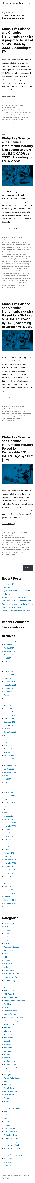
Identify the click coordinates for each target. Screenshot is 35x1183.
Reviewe (7, 1101)
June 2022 (7, 782)
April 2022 (8, 789)
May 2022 (7, 786)
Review (7, 1098)
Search (4, 563)
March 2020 (8, 849)
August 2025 (8, 655)
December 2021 (10, 802)
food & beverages (10, 997)
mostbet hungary (10, 1061)
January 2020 (9, 856)
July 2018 (7, 907)
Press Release (14, 240)
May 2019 (7, 883)
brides (6, 957)
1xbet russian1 (9, 937)
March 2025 (8, 671)
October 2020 (9, 829)
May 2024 (7, 705)
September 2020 (10, 833)
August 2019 (8, 873)
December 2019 (10, 860)
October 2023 (9, 728)
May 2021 (7, 809)
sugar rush (7, 1125)
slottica (6, 1121)
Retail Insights (9, 1095)
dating (6, 987)
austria (6, 943)
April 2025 (8, 668)
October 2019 (9, 866)
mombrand (8, 1034)
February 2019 (9, 893)
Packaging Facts (10, 1074)
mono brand (8, 1037)
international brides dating (13, 1017)
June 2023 (7, 742)
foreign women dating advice (14, 1000)
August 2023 (8, 735)
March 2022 (8, 792)
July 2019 (7, 876)
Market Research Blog (12, 3)
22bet (6, 940)
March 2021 (8, 816)
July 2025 (7, 658)
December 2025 (10, 641)
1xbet (6, 927)
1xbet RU (7, 933)
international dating (11, 1021)
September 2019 (10, 870)
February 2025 (9, 675)
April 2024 (8, 708)
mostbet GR (8, 1058)
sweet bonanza (9, 1128)
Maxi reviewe (9, 1024)
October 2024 (9, 688)
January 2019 (9, 897)
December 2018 (10, 900)
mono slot (7, 1041)
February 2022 (9, 796)
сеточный (7, 1165)
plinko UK (8, 1084)
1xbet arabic (8, 930)
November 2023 (10, 725)
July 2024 (7, 698)
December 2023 (10, 722)
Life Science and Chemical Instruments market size (15, 275)
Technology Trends (11, 1135)
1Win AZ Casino (10, 923)
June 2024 (7, 702)
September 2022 (10, 772)
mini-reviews (9, 1031)
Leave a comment (9, 122)
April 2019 (8, 886)
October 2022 (9, 769)
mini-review (8, 1027)
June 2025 (7, 661)
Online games (9, 1071)
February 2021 (9, 819)
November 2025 (10, 644)
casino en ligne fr (10, 970)
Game (6, 1007)
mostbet (7, 1054)
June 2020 (7, 839)
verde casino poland (11, 1145)
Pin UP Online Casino (12, 1078)
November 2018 (10, 903)
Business (6, 240)
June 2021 (7, 806)
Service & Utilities (11, 1111)
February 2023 (9, 755)
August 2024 (8, 695)
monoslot (7, 1051)
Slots (5, 1115)
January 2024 (9, 718)
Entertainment (9, 990)
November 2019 (10, 863)
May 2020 (7, 843)
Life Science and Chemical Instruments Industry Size (16, 264)
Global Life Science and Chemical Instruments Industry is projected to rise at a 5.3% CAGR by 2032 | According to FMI (17, 40)
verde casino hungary (12, 1142)
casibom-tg (8, 964)
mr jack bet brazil (10, 1068)
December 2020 (10, 823)
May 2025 (7, 665)
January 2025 (9, 678)
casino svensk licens (11, 974)
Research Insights (10, 1091)
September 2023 (10, 732)
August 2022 (8, 775)
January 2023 (9, 759)
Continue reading (10, 96)
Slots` (6, 1118)
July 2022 (7, 779)
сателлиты (8, 1162)
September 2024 (10, 691)
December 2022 (10, 762)
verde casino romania (12, 1148)
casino (6, 967)
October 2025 (9, 648)
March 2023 (8, 752)
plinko (6, 1081)
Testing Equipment (11, 1138)
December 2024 (10, 681)
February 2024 (9, 715)
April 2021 (8, 812)
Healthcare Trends (10, 107)
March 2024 (8, 712)
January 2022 (9, 799)
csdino (6, 984)
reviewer (7, 1105)
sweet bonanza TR (11, 1131)
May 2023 (7, 745)
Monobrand (8, 1044)
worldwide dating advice (13, 1155)
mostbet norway (10, 1064)
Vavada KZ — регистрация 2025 (14, 597)
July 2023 (7, 739)
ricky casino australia (12, 1108)
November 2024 (10, 685)
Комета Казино (10, 1158)
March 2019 (8, 890)
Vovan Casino (9, 1152)
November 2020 (10, 826)
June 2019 (7, 880)
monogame (8, 1047)
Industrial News (10, 1014)
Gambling (7, 1004)
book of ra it (8, 950)
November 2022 (10, 765)
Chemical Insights (10, 980)
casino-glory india (10, 977)
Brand (6, 953)
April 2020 (8, 846)
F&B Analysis (9, 994)
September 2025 (10, 651)
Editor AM (7, 105)
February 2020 (9, 853)
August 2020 (8, 836)
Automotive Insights (11, 947)
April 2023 (8, 749)
